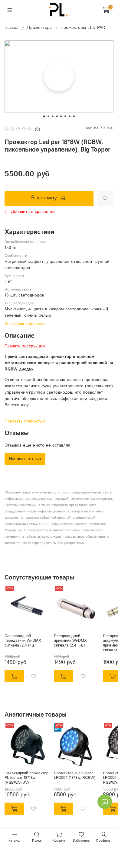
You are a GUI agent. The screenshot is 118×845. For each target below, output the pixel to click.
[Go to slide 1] (44, 116)
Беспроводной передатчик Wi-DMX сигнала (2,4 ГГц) (23, 640)
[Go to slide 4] (57, 116)
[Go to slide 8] (74, 116)
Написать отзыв (25, 459)
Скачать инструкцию (25, 346)
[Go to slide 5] (61, 116)
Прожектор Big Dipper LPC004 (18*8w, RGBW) (74, 775)
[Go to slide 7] (69, 116)
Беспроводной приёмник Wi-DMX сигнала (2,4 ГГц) (70, 640)
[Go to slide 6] (65, 116)
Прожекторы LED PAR (83, 28)
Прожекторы (40, 28)
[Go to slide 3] (53, 116)
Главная (12, 28)
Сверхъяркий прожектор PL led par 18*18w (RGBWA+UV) (26, 777)
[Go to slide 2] (48, 116)
